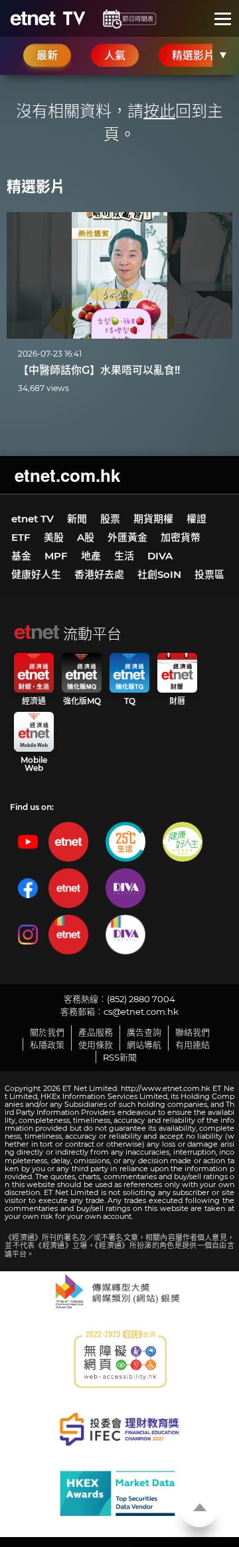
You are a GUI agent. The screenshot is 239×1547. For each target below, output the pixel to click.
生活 (124, 555)
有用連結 (192, 1044)
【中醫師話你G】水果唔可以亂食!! (99, 370)
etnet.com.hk (67, 475)
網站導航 (144, 1044)
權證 (196, 518)
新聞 (77, 518)
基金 (21, 555)
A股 (85, 537)
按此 (159, 111)
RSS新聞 (120, 1057)
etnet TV (32, 518)
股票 (110, 518)
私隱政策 (47, 1044)
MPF (56, 555)
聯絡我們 (192, 1032)
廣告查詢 (144, 1032)
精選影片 (36, 187)
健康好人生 (36, 574)
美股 (54, 537)
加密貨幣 (180, 537)
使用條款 (95, 1044)
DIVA (160, 555)
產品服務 (95, 1032)
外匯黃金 (127, 537)
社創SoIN (159, 574)
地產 (91, 555)
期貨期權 (153, 518)
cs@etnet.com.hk (141, 1011)
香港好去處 (99, 574)
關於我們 (47, 1032)
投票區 (209, 574)
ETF (21, 537)
